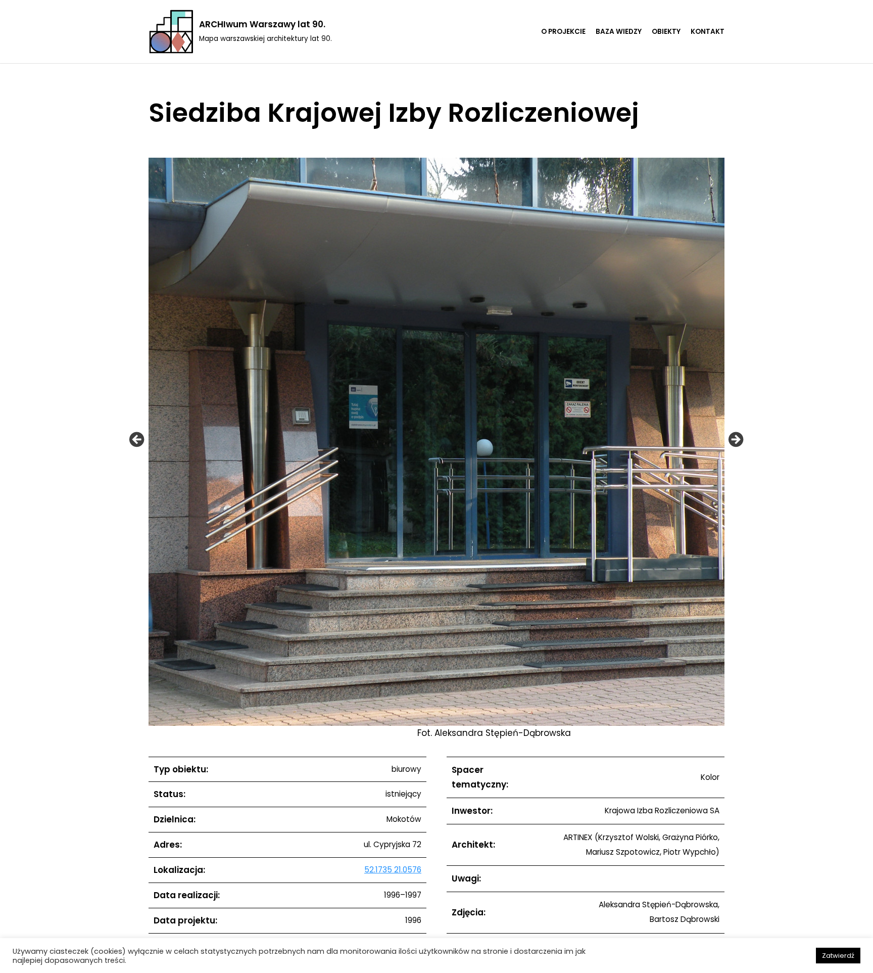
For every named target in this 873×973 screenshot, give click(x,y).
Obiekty (666, 31)
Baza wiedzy (619, 31)
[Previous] (136, 439)
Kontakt (707, 31)
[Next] (736, 439)
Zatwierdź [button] (838, 955)
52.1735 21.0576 (392, 869)
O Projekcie (563, 31)
